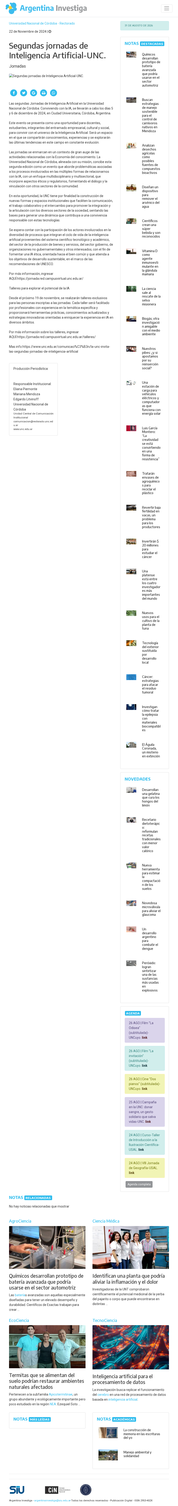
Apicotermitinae (61, 1394)
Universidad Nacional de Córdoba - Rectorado (42, 23)
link (144, 1037)
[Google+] (33, 92)
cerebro (103, 1394)
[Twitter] (23, 92)
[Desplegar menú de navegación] (166, 8)
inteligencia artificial (122, 1399)
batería (20, 1295)
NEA (53, 1404)
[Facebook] (13, 92)
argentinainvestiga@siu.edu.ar (51, 1500)
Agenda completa (139, 1184)
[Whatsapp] (53, 92)
